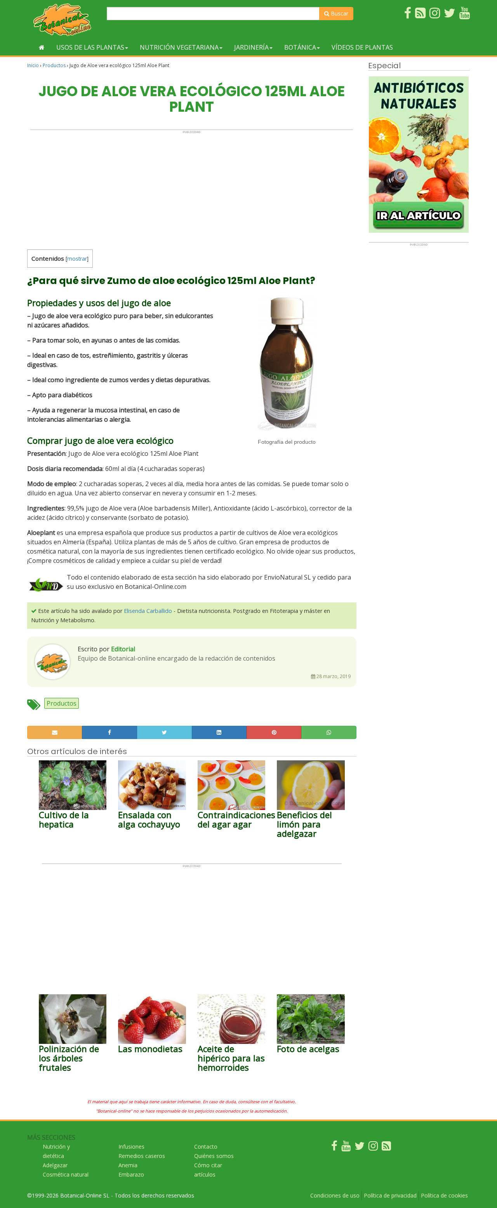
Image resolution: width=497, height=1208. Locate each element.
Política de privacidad (390, 1195)
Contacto (205, 1146)
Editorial (123, 649)
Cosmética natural (66, 1174)
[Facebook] (334, 1147)
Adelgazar (55, 1165)
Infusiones (131, 1146)
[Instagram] (373, 1147)
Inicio (33, 65)
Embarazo (131, 1174)
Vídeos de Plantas (362, 47)
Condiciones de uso (335, 1195)
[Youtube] (346, 1147)
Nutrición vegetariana (179, 47)
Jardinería (251, 47)
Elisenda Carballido (148, 610)
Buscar (338, 13)
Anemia (127, 1165)
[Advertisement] (191, 188)
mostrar (77, 258)
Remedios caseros (141, 1156)
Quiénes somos (214, 1156)
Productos (54, 65)
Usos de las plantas (90, 47)
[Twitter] (360, 1147)
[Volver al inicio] (41, 47)
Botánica (300, 47)
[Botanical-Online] (64, 19)
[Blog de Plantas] (386, 1147)
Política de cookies (444, 1195)
